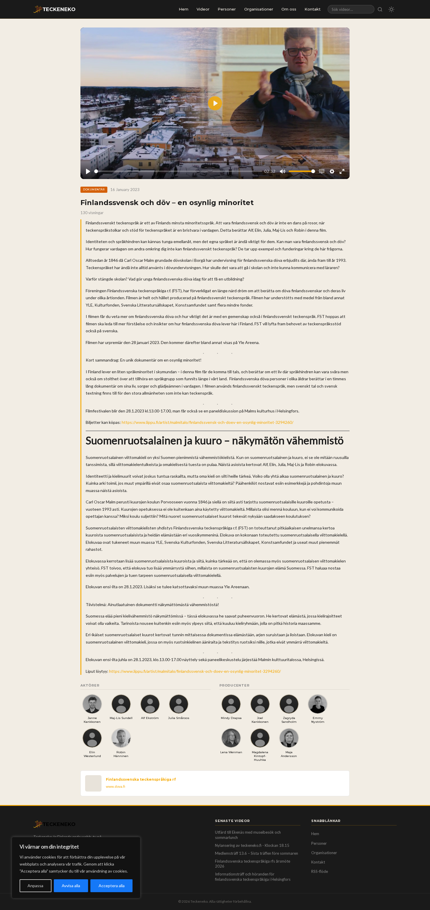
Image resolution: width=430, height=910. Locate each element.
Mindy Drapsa (231, 718)
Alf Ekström (150, 718)
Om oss (288, 9)
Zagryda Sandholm (289, 720)
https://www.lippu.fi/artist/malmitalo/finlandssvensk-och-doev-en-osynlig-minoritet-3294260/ (207, 422)
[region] (76, 867)
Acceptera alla (112, 885)
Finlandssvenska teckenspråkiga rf (141, 779)
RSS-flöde (319, 871)
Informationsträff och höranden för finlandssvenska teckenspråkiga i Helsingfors (252, 877)
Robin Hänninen (120, 754)
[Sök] (380, 9)
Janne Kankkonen (92, 720)
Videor (203, 9)
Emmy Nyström (317, 720)
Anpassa (35, 885)
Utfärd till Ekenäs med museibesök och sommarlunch (248, 835)
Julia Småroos (178, 718)
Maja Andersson (289, 754)
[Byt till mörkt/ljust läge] (391, 9)
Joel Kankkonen (260, 720)
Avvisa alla (71, 885)
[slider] (178, 171)
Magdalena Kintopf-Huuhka (260, 756)
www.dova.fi (115, 786)
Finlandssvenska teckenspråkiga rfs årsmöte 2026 (252, 864)
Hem (183, 9)
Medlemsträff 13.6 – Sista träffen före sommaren (256, 853)
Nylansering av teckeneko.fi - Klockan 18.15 (252, 845)
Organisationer (258, 9)
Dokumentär (94, 189)
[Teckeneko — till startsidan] (54, 9)
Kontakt (313, 9)
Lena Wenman (231, 752)
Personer (227, 9)
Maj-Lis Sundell (121, 718)
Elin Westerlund (92, 754)
